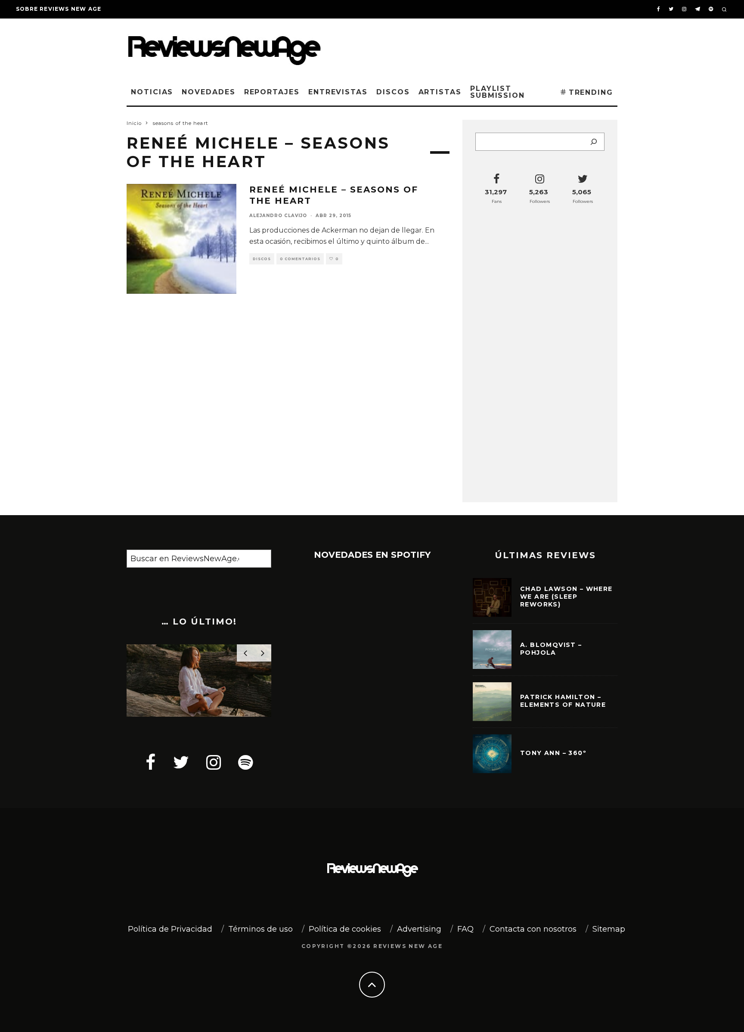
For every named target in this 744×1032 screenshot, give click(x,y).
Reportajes (272, 92)
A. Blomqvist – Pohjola (551, 648)
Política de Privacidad (170, 929)
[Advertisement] (486, 47)
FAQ (465, 929)
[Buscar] (593, 142)
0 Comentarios (300, 259)
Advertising (419, 929)
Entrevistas (338, 92)
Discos (393, 92)
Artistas (440, 92)
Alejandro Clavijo (278, 215)
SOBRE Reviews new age (58, 9)
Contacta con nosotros (533, 929)
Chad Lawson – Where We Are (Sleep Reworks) (566, 596)
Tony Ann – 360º (553, 753)
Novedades (208, 92)
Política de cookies (345, 929)
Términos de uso (260, 929)
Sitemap (608, 929)
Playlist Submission (497, 91)
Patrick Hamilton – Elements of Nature (563, 701)
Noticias (152, 92)
